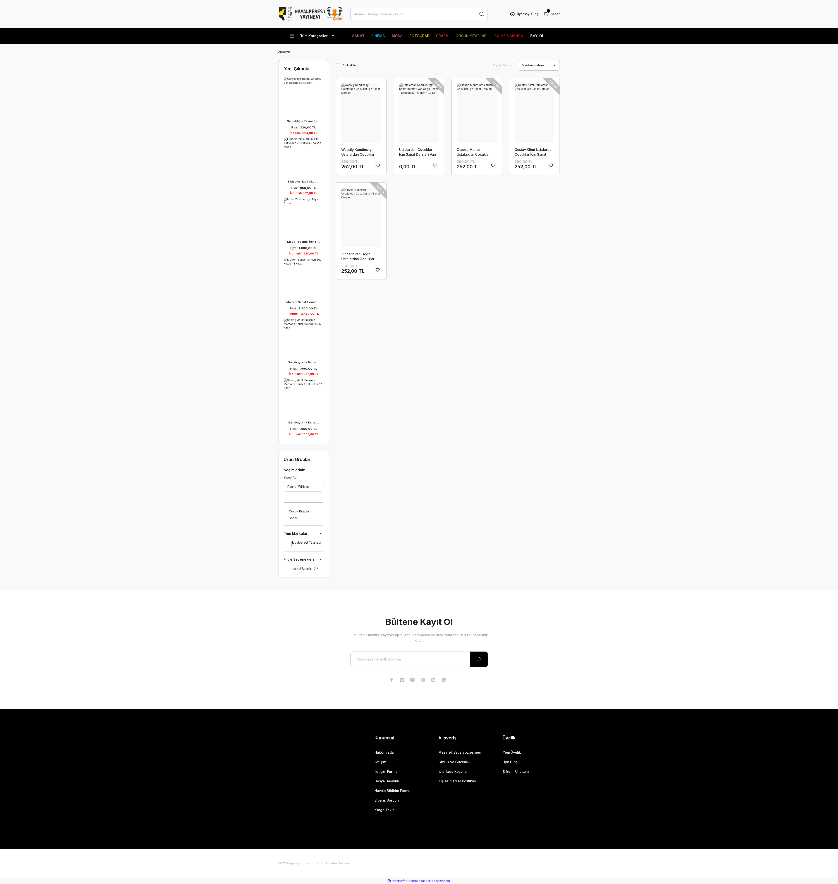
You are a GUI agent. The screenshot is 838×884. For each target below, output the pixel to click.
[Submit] (479, 659)
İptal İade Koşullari (453, 771)
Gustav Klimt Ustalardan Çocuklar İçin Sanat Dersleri (534, 152)
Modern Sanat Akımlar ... (303, 302)
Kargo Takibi (384, 810)
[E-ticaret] (418, 881)
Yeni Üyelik (512, 752)
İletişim (380, 762)
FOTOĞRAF (419, 36)
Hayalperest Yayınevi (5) (306, 544)
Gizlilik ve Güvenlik (454, 762)
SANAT (358, 36)
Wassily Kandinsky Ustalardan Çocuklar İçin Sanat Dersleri (357, 152)
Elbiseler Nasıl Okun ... (303, 181)
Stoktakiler (350, 65)
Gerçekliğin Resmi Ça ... (304, 121)
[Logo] (310, 14)
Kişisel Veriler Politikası (457, 781)
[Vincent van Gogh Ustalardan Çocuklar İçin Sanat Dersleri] (361, 217)
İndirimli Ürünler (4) (304, 568)
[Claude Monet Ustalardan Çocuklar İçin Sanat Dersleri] (476, 113)
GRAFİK (442, 36)
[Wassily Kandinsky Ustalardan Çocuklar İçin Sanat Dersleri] (361, 113)
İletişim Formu (385, 771)
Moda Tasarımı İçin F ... (303, 241)
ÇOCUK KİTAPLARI (471, 36)
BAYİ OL (537, 36)
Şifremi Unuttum (516, 771)
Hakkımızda (384, 752)
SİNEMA (378, 36)
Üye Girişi (511, 762)
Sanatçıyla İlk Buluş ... (303, 362)
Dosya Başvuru (386, 781)
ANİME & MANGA (508, 36)
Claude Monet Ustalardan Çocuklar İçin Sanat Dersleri (473, 152)
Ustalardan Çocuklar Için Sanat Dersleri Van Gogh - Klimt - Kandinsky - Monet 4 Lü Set (418, 152)
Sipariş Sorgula (386, 800)
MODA (397, 36)
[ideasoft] (396, 881)
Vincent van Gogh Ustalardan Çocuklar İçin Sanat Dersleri (357, 256)
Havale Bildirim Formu (392, 790)
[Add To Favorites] (377, 165)
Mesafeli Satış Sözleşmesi (460, 752)
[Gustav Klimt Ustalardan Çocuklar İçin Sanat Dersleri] (534, 113)
